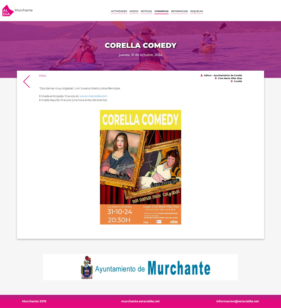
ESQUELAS (196, 11)
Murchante (23, 10)
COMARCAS (161, 11)
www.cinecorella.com (93, 96)
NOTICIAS (146, 11)
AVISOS (134, 11)
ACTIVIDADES (119, 11)
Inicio (42, 75)
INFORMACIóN (179, 11)
